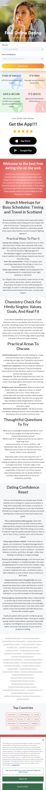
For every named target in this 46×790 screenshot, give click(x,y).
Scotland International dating (22, 656)
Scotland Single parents (12, 696)
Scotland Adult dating (13, 638)
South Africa (16, 728)
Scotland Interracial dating (12, 659)
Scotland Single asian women (31, 672)
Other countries (29, 728)
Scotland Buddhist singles (31, 644)
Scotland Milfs (12, 669)
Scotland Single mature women (13, 690)
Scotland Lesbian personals (31, 662)
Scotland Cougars (11, 650)
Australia (10, 719)
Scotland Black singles (12, 644)
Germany (20, 719)
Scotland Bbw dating (34, 641)
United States (11, 714)
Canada (36, 714)
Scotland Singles (23, 699)
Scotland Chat (12, 647)
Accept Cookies (22, 786)
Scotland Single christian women (22, 681)
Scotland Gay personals (13, 653)
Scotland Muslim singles (28, 669)
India (28, 719)
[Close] (43, 740)
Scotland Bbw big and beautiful (13, 641)
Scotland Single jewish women (22, 684)
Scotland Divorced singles (29, 650)
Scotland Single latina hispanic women (22, 687)
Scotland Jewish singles (33, 659)
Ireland (36, 719)
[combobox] (23, 49)
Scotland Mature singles (31, 665)
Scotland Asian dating (31, 638)
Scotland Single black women (22, 675)
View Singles (23, 66)
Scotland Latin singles (11, 662)
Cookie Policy (15, 765)
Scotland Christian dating (28, 647)
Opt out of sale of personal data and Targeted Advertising (23, 771)
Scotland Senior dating (10, 672)
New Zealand (23, 723)
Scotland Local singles (12, 665)
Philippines (35, 723)
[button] (39, 5)
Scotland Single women (31, 696)
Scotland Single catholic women (22, 678)
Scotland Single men (34, 690)
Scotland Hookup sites (31, 653)
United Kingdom (25, 714)
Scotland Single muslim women (22, 693)
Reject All (23, 779)
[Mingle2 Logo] (5, 5)
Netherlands (12, 723)
